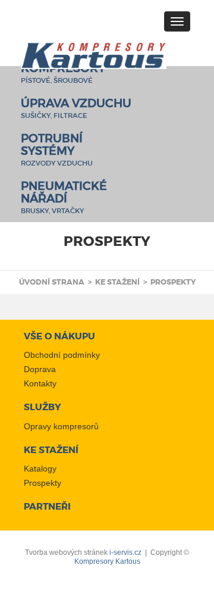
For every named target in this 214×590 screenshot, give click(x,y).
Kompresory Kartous (107, 561)
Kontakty (40, 383)
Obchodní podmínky (62, 355)
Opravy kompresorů (61, 426)
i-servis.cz (125, 552)
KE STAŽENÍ (117, 282)
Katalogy (40, 468)
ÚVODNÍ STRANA (51, 282)
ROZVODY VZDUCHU (57, 151)
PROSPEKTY (173, 282)
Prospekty (42, 483)
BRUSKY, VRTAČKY (64, 199)
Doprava (40, 369)
